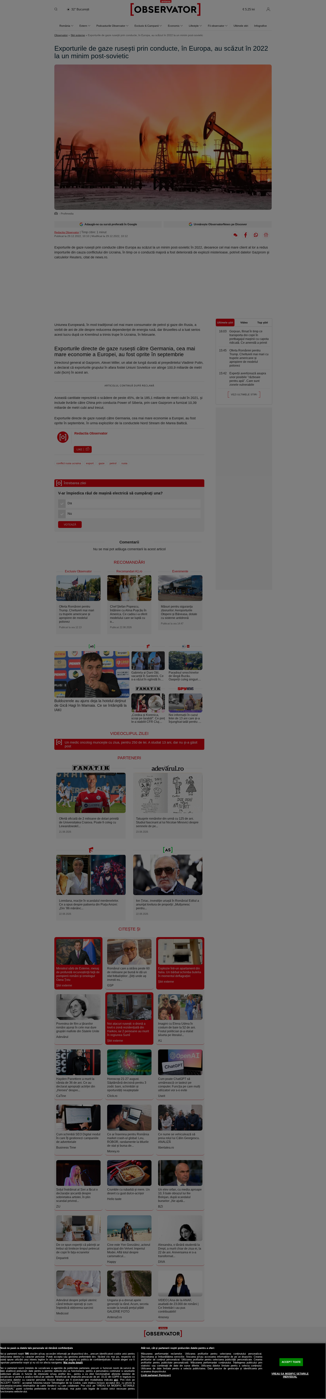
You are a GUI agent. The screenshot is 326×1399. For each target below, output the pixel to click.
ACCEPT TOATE (291, 1362)
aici (116, 1379)
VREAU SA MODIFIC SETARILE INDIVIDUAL (290, 1375)
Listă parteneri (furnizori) (156, 1375)
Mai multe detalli (73, 1362)
